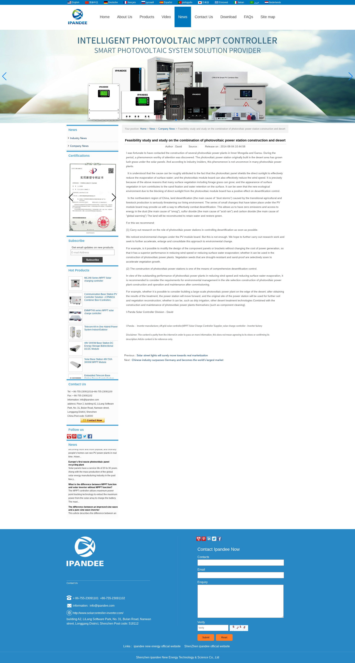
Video (166, 17)
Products (147, 17)
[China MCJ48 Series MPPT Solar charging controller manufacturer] (75, 283)
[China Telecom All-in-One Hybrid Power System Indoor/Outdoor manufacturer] (75, 332)
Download (228, 17)
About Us (124, 17)
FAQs (248, 17)
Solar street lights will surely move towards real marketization (172, 355)
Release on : (213, 146)
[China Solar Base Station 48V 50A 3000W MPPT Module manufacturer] (75, 365)
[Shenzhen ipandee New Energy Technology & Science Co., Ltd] (78, 28)
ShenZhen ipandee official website (207, 646)
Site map (268, 17)
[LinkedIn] (79, 436)
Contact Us (204, 17)
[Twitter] (84, 436)
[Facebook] (90, 436)
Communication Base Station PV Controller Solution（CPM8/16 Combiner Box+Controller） (100, 297)
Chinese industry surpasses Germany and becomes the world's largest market (177, 359)
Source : (194, 146)
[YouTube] (69, 436)
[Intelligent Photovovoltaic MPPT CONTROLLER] (177, 76)
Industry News (78, 138)
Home (105, 17)
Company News (79, 145)
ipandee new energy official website (157, 646)
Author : (170, 146)
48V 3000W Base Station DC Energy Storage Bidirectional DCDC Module (98, 346)
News (182, 17)
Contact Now (92, 420)
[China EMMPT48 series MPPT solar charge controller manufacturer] (75, 316)
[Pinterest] (74, 436)
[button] (173, 120)
